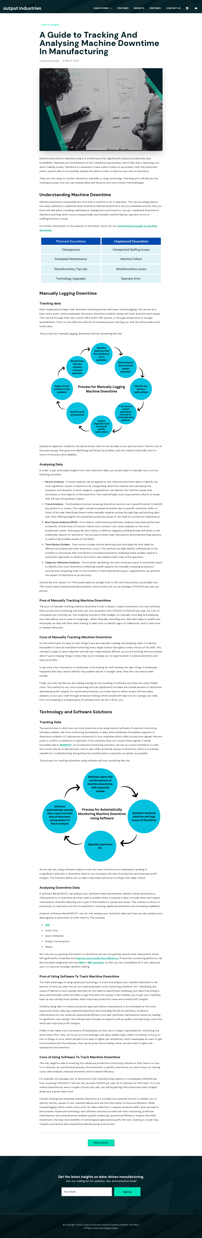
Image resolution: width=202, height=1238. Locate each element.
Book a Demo (101, 1142)
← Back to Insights (49, 24)
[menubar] (146, 8)
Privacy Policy (111, 1228)
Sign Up (127, 1191)
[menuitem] (103, 8)
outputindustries (22, 8)
